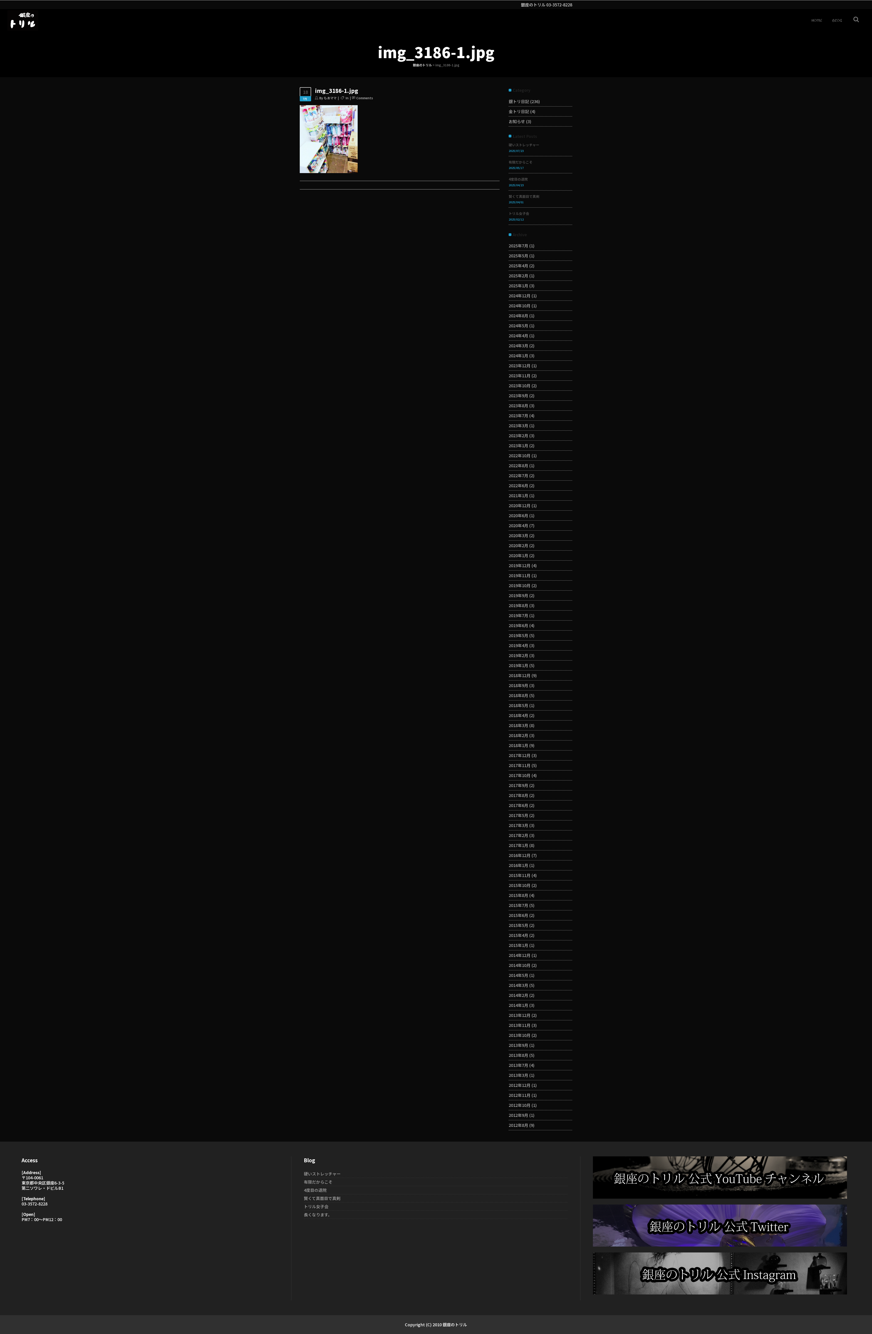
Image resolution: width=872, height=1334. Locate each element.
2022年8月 (518, 465)
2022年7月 (518, 475)
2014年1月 (518, 1005)
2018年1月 (518, 745)
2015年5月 (518, 925)
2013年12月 (519, 1015)
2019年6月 (518, 625)
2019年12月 (519, 565)
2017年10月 (519, 775)
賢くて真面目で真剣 (524, 196)
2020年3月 (518, 535)
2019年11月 (519, 575)
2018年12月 (519, 675)
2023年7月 (518, 415)
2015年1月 (518, 945)
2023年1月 (518, 445)
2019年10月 (519, 585)
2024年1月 (518, 355)
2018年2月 (518, 735)
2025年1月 (518, 285)
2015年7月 (518, 905)
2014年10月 (519, 965)
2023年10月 (519, 385)
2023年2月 (518, 435)
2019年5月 (518, 635)
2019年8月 (518, 605)
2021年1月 (518, 495)
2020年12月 (519, 505)
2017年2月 (518, 835)
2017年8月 (518, 795)
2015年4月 (518, 935)
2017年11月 (519, 765)
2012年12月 (519, 1085)
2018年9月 (518, 685)
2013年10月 (519, 1035)
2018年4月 (518, 715)
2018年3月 (518, 725)
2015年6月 (518, 915)
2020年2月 (518, 545)
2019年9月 (518, 595)
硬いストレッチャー (524, 144)
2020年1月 (518, 555)
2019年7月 (518, 615)
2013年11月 (519, 1025)
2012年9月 (518, 1115)
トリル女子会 (519, 213)
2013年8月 (518, 1055)
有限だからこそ (521, 162)
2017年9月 (518, 785)
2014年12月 (519, 955)
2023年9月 (518, 395)
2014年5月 (518, 975)
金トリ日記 (519, 111)
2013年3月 (518, 1075)
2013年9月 (518, 1045)
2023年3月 (518, 425)
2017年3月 (518, 825)
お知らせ (517, 121)
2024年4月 (518, 335)
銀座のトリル (422, 65)
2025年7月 (518, 245)
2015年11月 (519, 875)
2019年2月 (518, 655)
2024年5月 (518, 325)
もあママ (330, 98)
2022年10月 (519, 455)
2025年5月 (518, 255)
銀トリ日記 (519, 101)
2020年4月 (518, 525)
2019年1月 (518, 665)
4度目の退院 (518, 179)
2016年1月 (518, 865)
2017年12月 (519, 755)
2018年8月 (518, 695)
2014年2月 (518, 995)
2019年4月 (518, 645)
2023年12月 (519, 365)
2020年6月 (518, 515)
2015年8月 (518, 895)
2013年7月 (518, 1065)
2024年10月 (519, 305)
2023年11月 (519, 375)
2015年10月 (519, 885)
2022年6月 (518, 485)
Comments (364, 98)
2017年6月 (518, 805)
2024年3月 (518, 345)
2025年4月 (518, 265)
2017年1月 (518, 845)
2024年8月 (518, 315)
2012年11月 (519, 1095)
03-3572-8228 (559, 4)
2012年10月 (519, 1105)
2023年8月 (518, 405)
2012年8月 (518, 1125)
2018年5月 (518, 705)
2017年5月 (518, 815)
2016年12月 (519, 855)
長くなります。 (318, 1214)
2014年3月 (518, 985)
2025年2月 (518, 275)
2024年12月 (519, 295)
